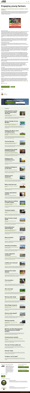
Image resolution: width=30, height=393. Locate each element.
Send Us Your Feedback (5, 86)
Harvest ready (5, 83)
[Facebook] (12, 86)
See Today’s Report (10, 102)
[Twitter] (14, 86)
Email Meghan (5, 94)
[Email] (11, 86)
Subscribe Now (20, 102)
